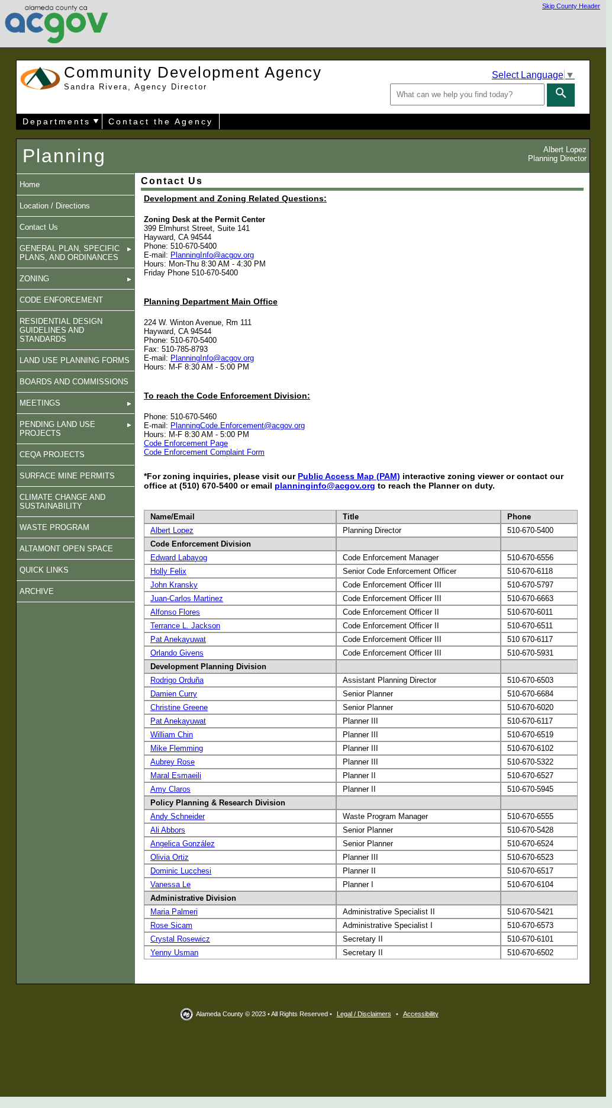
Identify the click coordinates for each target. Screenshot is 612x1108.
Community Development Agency (193, 77)
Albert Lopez (172, 530)
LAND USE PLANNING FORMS (75, 360)
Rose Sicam (171, 925)
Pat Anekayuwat (178, 639)
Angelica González (182, 843)
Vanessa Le (170, 884)
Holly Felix (168, 571)
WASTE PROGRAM (54, 527)
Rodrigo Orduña (177, 680)
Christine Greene (179, 707)
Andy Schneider (177, 816)
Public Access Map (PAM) (349, 476)
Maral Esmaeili (175, 775)
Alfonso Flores (175, 612)
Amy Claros (170, 789)
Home (30, 184)
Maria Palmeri (174, 911)
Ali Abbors (167, 830)
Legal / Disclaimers (364, 1013)
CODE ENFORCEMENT (61, 300)
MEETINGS (40, 403)
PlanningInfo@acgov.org (212, 254)
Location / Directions (55, 205)
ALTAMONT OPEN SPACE (66, 548)
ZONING (34, 278)
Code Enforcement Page (186, 443)
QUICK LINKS (44, 570)
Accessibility (421, 1013)
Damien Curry (173, 693)
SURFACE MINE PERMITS (67, 475)
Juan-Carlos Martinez (186, 598)
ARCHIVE (37, 591)
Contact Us (39, 227)
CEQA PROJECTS (52, 454)
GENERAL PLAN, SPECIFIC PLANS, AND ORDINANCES (70, 253)
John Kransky (174, 584)
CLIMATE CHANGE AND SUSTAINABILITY (62, 501)
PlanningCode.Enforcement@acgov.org (237, 425)
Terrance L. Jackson (185, 625)
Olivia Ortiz (169, 857)
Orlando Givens (177, 652)
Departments (56, 121)
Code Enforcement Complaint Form (204, 452)
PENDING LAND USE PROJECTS (57, 429)
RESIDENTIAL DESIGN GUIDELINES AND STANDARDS (61, 330)
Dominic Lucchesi (180, 870)
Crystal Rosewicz (180, 938)
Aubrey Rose (172, 761)
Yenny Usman (174, 952)
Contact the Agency (160, 121)
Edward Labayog (178, 557)
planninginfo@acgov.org (325, 485)
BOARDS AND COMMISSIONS (74, 381)
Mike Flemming (176, 748)
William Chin (171, 734)
